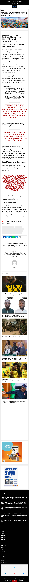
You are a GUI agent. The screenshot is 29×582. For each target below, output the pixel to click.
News (3, 10)
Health (2, 541)
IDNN (4, 15)
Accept (14, 580)
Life (2, 543)
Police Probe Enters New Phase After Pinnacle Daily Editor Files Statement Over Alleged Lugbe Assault (14, 503)
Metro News (4, 545)
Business (3, 529)
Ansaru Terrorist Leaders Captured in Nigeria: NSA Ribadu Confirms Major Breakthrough (14, 316)
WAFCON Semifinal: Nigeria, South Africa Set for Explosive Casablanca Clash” (14, 380)
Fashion (3, 539)
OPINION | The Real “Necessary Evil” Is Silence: (14, 94)
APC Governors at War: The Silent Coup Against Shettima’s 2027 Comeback (14, 89)
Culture (3, 533)
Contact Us (19, 1)
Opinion (3, 553)
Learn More (21, 580)
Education (3, 535)
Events (8, 1)
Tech (2, 558)
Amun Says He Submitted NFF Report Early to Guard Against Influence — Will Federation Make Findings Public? (14, 515)
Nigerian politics (7, 229)
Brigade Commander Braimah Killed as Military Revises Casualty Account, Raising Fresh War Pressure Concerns (15, 97)
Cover (2, 531)
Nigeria (3, 551)
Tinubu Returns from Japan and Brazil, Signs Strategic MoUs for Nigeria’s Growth (14, 359)
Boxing (2, 528)
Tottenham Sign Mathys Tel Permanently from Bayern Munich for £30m (15, 92)
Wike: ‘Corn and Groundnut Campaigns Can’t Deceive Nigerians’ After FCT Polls (14, 402)
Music (2, 547)
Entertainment (4, 537)
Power (2, 555)
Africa (2, 524)
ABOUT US (13, 1)
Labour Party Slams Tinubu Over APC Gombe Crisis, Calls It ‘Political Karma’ (14, 254)
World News (4, 562)
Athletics (3, 526)
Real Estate (3, 556)
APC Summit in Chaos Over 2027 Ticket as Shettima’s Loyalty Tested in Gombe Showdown (14, 245)
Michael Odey (18, 227)
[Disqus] (14, 421)
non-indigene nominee (18, 229)
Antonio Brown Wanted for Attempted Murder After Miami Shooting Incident (14, 294)
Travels (3, 560)
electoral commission (8, 227)
